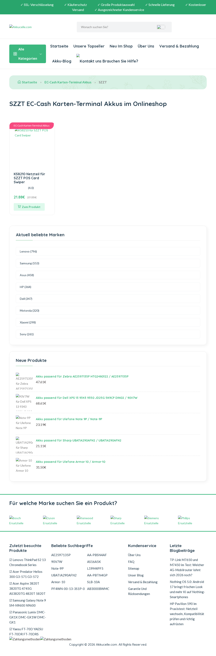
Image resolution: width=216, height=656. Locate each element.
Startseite (59, 46)
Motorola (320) (29, 310)
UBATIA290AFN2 (64, 575)
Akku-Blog (61, 61)
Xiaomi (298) (28, 322)
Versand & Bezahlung (179, 46)
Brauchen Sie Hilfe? (119, 61)
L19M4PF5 (95, 568)
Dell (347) (26, 298)
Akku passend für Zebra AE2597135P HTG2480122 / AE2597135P (82, 376)
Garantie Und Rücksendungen (139, 591)
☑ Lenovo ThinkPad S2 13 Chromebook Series (27, 562)
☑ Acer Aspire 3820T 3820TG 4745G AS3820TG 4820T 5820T (27, 588)
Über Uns (146, 46)
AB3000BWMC (98, 589)
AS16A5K (94, 562)
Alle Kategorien (27, 54)
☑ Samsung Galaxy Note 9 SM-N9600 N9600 (27, 602)
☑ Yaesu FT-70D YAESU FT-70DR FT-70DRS (26, 631)
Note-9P (57, 568)
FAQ (131, 562)
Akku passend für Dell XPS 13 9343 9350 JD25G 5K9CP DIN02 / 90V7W (86, 398)
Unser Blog (136, 575)
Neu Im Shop (121, 46)
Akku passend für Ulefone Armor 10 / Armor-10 (70, 462)
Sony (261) (27, 334)
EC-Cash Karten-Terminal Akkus (68, 82)
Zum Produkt (31, 207)
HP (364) (25, 287)
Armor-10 (58, 582)
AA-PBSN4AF (97, 555)
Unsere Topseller (89, 46)
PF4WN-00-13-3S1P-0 (68, 589)
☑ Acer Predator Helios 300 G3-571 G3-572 (25, 574)
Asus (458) (27, 275)
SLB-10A (93, 582)
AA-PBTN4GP (97, 575)
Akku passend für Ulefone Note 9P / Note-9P (69, 419)
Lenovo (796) (28, 251)
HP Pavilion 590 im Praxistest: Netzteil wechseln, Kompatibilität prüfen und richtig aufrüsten (187, 614)
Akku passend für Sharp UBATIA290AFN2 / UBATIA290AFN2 (78, 440)
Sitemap (133, 568)
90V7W (56, 562)
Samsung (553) (29, 263)
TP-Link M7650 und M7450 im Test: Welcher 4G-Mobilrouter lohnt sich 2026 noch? (187, 567)
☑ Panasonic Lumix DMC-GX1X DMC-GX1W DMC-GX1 (27, 617)
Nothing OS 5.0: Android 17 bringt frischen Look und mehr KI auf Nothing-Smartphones (187, 589)
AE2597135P (61, 555)
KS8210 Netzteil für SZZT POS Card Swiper (29, 178)
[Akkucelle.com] (35, 27)
